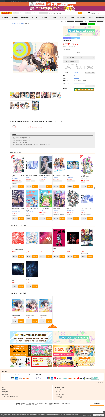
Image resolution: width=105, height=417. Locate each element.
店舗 (11, 1)
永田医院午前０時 (29, 211)
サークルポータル (20, 1)
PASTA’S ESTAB (43, 177)
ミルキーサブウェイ (79, 21)
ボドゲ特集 (44, 17)
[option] (35, 57)
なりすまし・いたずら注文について (47, 404)
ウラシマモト (56, 177)
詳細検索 (84, 13)
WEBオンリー (32, 1)
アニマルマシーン (16, 211)
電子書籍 (90, 17)
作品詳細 (21, 256)
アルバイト (52, 1)
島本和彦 (60, 180)
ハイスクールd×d (70, 21)
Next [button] (59, 57)
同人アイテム (35, 17)
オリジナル (14, 181)
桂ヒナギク (14, 183)
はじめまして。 (15, 178)
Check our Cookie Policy (86, 415)
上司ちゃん (33, 180)
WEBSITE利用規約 (21, 403)
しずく (73, 180)
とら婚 (14, 1)
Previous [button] (11, 57)
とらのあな (2, 1)
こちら (23, 137)
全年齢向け (15, 13)
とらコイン (26, 1)
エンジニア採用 (46, 1)
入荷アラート (90, 72)
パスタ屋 (41, 210)
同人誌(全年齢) (5, 17)
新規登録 (93, 13)
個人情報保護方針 (66, 403)
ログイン (98, 13)
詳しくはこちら (101, 382)
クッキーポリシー (20, 404)
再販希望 (78, 52)
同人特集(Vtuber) (25, 17)
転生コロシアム (100, 21)
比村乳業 (28, 177)
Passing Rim (55, 210)
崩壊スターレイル (92, 21)
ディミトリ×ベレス (84, 253)
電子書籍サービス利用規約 (55, 403)
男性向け (29, 13)
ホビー (72, 17)
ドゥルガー (62, 214)
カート (22, 186)
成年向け (22, 13)
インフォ (7, 1)
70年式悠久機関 (70, 210)
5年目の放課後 (70, 177)
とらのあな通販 (13, 23)
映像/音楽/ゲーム (81, 17)
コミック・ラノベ (64, 17)
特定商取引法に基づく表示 (32, 404)
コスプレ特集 (53, 17)
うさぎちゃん (88, 214)
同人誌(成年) (15, 17)
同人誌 (18, 23)
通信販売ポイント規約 (42, 403)
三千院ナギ (19, 181)
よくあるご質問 (39, 1)
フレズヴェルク (56, 214)
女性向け (35, 13)
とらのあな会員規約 (31, 403)
